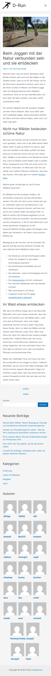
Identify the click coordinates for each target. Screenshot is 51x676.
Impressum (37, 670)
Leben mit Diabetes (11, 475)
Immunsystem (18, 280)
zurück (26, 389)
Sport (5, 69)
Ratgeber (7, 479)
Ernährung (7, 471)
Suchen (6, 400)
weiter (26, 394)
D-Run (19, 5)
